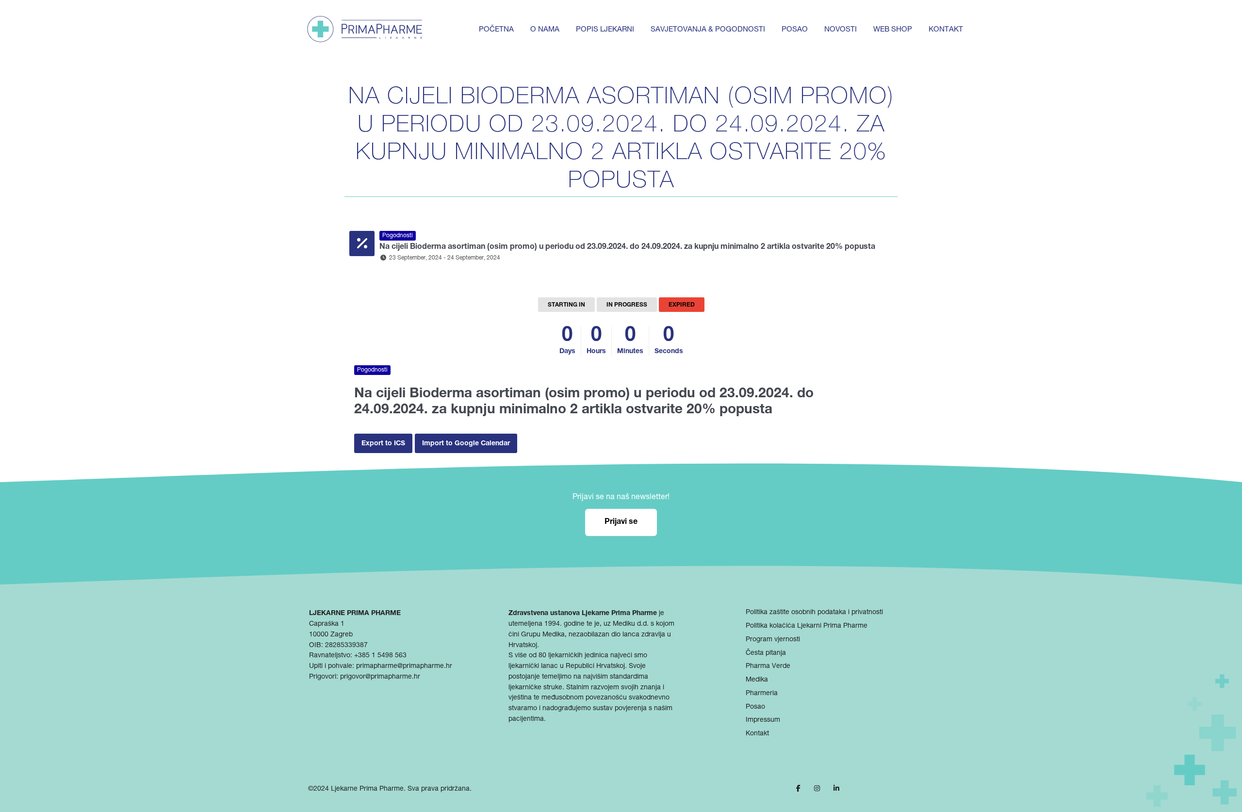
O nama (544, 29)
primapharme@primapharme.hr (404, 666)
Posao (795, 29)
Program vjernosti (773, 639)
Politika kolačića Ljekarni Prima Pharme (806, 625)
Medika (757, 679)
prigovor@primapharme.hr (380, 676)
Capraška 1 (326, 623)
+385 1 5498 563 (380, 655)
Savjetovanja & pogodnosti (708, 29)
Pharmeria (762, 693)
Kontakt (946, 29)
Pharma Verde (768, 666)
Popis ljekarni (605, 29)
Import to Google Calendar (466, 443)
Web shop (892, 29)
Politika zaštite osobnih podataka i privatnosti (814, 612)
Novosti (840, 29)
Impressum (763, 720)
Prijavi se (621, 522)
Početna (496, 29)
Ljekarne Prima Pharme (367, 789)
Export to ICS (383, 443)
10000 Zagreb (331, 634)
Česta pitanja (766, 653)
